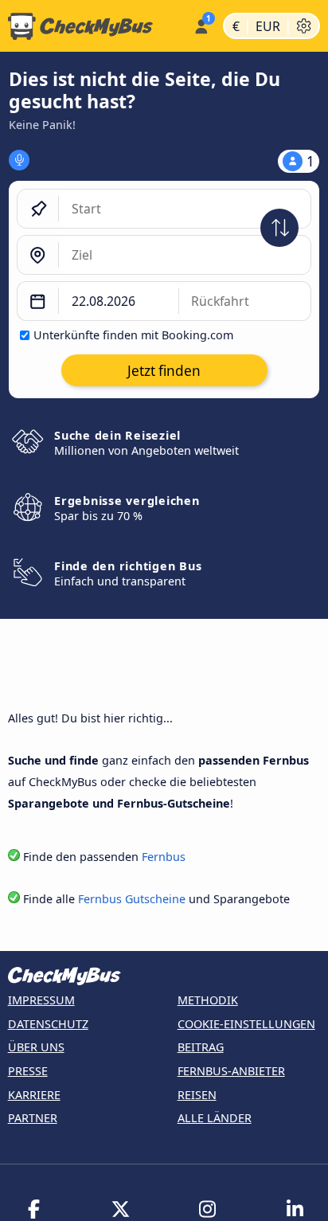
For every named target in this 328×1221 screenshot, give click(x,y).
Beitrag (201, 1047)
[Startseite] (93, 26)
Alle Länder (215, 1117)
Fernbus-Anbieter (231, 1070)
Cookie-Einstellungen (246, 1023)
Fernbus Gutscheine (131, 898)
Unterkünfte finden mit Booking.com (133, 334)
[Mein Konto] (201, 24)
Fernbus (163, 856)
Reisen (197, 1094)
